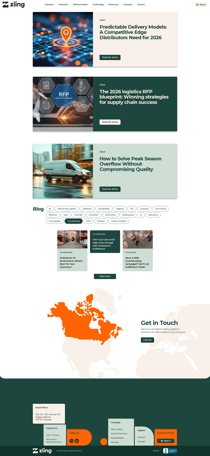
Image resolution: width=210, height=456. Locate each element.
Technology (98, 4)
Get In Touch (52, 435)
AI (141, 215)
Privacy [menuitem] (156, 451)
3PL (132, 209)
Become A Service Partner (54, 440)
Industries (63, 4)
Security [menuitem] (115, 442)
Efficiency (53, 215)
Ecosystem (94, 215)
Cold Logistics (55, 221)
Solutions (49, 4)
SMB (88, 221)
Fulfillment (87, 209)
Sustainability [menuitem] (117, 438)
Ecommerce (160, 209)
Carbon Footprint (118, 221)
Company (127, 4)
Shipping (120, 209)
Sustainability (104, 209)
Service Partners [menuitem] (119, 433)
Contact (141, 4)
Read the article (110, 57)
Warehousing (128, 215)
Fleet (102, 20)
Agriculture (153, 215)
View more (105, 276)
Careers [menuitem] (141, 437)
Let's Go (147, 340)
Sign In (167, 441)
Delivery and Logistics (66, 209)
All (50, 209)
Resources (113, 4)
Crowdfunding (73, 221)
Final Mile (78, 215)
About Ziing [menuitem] (116, 429)
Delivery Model (80, 4)
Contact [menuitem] (141, 441)
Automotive (110, 215)
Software (101, 221)
